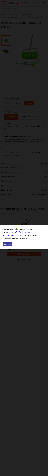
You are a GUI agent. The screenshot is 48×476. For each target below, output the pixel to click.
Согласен (7, 244)
